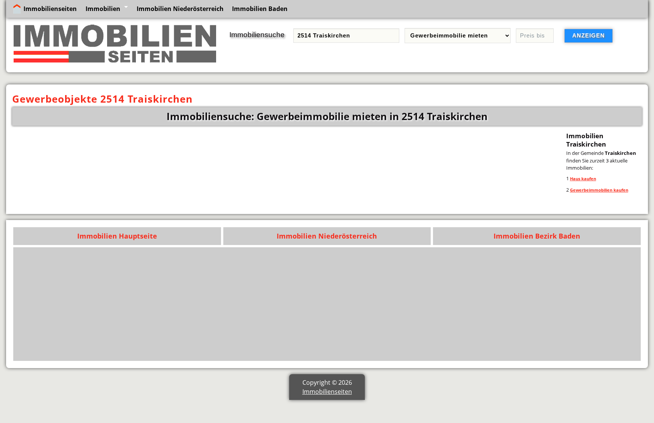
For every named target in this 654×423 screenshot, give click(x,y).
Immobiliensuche (257, 35)
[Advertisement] (410, 304)
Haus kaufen (583, 178)
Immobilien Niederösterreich (180, 9)
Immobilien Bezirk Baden (537, 235)
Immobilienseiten (50, 9)
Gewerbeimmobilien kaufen (599, 190)
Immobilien (103, 9)
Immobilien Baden (260, 9)
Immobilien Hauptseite (117, 235)
